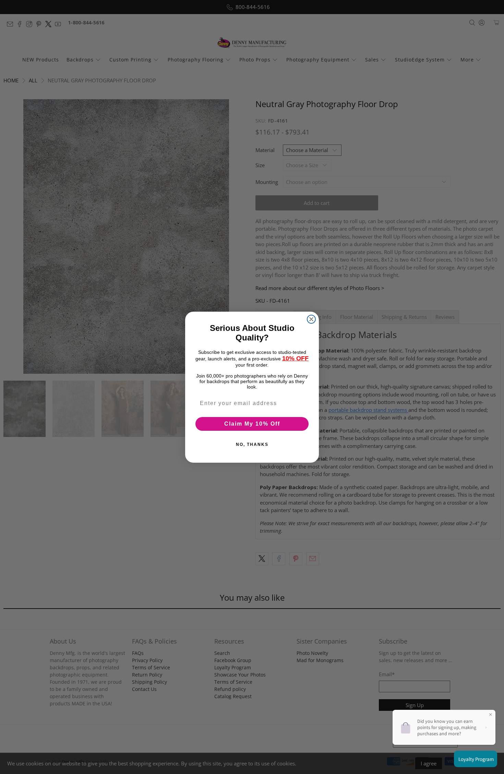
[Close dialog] (311, 319)
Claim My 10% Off (252, 423)
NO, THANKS (252, 444)
